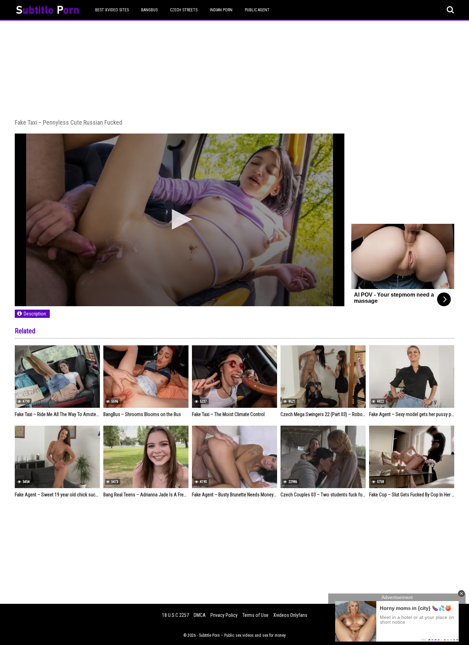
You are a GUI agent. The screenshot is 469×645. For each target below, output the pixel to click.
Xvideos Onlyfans (290, 615)
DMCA (200, 615)
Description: (35, 313)
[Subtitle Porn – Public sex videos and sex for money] (47, 10)
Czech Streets (183, 10)
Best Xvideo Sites (112, 10)
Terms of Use (255, 615)
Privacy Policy (224, 615)
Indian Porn (221, 10)
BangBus (149, 10)
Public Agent (257, 10)
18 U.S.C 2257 (175, 615)
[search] (450, 10)
